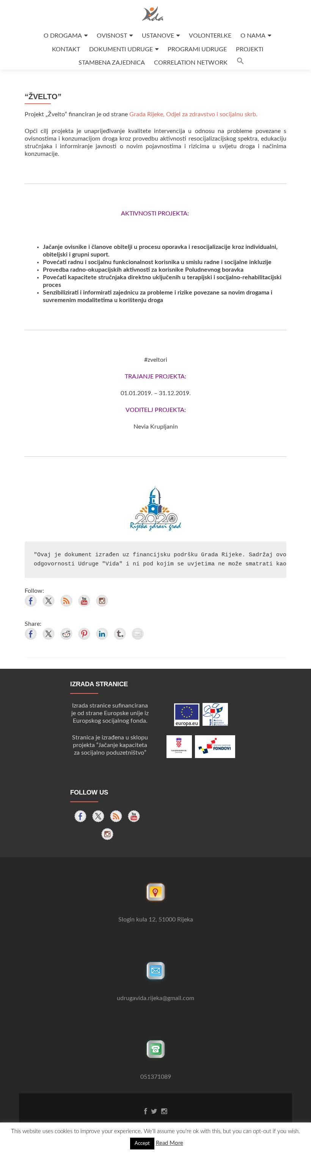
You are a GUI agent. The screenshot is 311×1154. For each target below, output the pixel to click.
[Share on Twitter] (48, 634)
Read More (169, 1143)
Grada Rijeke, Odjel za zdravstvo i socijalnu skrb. (193, 114)
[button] (240, 63)
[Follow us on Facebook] (31, 601)
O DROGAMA (63, 36)
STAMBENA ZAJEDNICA (112, 63)
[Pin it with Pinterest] (84, 634)
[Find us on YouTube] (84, 601)
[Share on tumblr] (120, 634)
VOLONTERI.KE (210, 36)
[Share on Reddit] (66, 634)
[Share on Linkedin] (102, 634)
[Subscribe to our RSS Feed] (66, 601)
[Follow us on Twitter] (48, 601)
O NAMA (252, 36)
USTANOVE (158, 36)
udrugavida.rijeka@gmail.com (155, 998)
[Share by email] (138, 634)
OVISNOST (112, 36)
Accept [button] (142, 1143)
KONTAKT (66, 49)
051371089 (155, 1077)
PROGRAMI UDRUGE (197, 49)
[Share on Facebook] (31, 634)
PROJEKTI (249, 49)
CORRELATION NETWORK (191, 63)
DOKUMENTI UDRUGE (121, 49)
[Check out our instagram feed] (102, 601)
